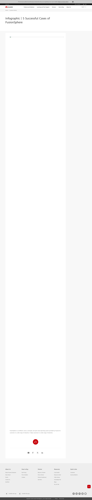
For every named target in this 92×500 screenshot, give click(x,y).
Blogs (55, 482)
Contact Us (7, 479)
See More (7, 482)
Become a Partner (41, 472)
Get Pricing (24, 472)
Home (6, 10)
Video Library (57, 477)
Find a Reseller (25, 474)
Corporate (72, 472)
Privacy (56, 498)
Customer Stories (13, 10)
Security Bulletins (74, 474)
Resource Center (57, 474)
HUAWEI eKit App (12, 493)
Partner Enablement (42, 477)
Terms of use (61, 498)
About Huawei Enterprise (10, 472)
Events (6, 477)
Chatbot (23, 477)
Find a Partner (41, 474)
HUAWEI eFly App (26, 493)
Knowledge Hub (57, 479)
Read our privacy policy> (63, 1)
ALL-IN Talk (56, 484)
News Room (8, 474)
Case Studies (56, 472)
